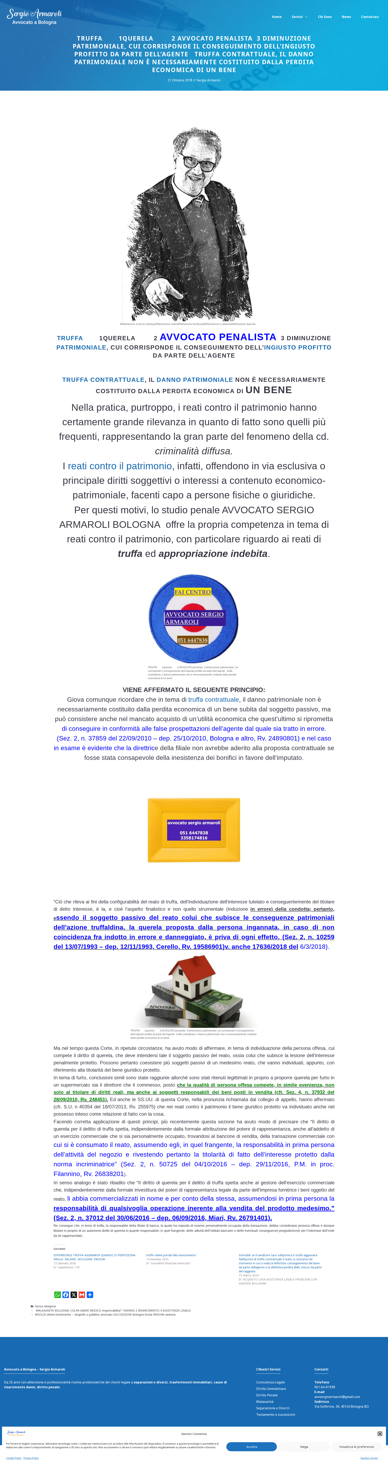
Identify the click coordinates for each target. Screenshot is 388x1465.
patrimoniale (81, 347)
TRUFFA (70, 338)
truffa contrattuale (103, 379)
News (346, 17)
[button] (380, 1434)
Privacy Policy (31, 1458)
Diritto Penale (267, 1395)
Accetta (251, 1447)
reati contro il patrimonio (120, 466)
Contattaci (370, 17)
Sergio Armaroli (208, 80)
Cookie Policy (13, 1458)
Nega (304, 1447)
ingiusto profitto (298, 347)
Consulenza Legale (270, 1382)
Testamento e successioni (275, 1414)
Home (277, 17)
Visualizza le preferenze (356, 1447)
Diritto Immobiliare (271, 1388)
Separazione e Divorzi (273, 1408)
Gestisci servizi (369, 1458)
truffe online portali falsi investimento (171, 1255)
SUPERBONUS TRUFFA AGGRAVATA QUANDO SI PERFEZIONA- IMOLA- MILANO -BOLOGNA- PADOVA (95, 1257)
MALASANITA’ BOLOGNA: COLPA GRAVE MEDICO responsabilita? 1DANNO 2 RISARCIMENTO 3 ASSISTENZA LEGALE (113, 1310)
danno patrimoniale (195, 379)
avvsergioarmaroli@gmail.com (337, 1397)
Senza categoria (45, 1306)
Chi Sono (325, 17)
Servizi (297, 17)
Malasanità (264, 1401)
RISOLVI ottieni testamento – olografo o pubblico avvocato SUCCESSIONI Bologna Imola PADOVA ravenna (107, 1314)
